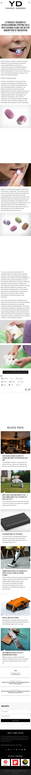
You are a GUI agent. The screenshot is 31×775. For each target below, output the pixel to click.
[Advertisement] (15, 15)
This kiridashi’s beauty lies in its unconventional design (12, 654)
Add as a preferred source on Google (16, 372)
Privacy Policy (19, 745)
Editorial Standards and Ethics (8, 745)
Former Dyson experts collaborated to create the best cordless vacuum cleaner (14, 573)
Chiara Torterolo (11, 78)
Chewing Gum (15, 674)
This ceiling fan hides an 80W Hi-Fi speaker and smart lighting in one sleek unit (15, 458)
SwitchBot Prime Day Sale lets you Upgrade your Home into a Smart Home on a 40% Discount (15, 691)
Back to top (15, 772)
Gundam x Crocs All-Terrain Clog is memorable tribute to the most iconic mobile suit (15, 682)
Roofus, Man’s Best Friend (10, 618)
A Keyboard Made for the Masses (12, 534)
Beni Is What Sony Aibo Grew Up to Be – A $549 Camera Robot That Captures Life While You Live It (15, 497)
